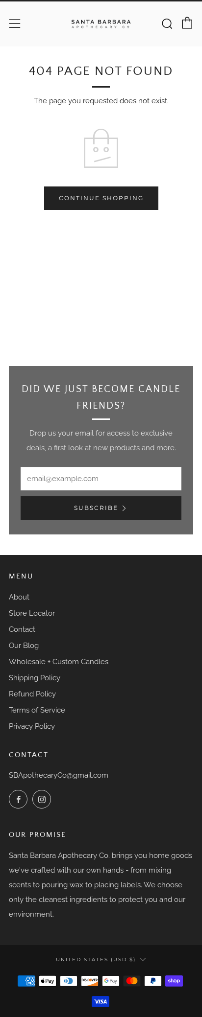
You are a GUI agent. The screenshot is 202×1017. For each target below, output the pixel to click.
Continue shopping (101, 198)
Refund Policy (32, 694)
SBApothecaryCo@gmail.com (58, 775)
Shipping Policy (34, 677)
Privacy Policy (32, 726)
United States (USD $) (96, 959)
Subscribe (96, 507)
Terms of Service (37, 710)
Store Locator (32, 613)
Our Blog (24, 645)
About (19, 597)
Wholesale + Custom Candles (58, 661)
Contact (22, 629)
